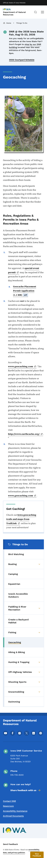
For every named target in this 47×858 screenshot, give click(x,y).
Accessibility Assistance (15, 811)
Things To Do (21, 23)
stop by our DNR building (25, 45)
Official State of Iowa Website (14, 3)
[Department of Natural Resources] (9, 9)
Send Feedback (10, 844)
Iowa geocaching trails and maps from (21, 519)
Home (8, 23)
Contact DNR (9, 801)
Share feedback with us (23, 790)
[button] (37, 855)
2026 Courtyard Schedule (21, 60)
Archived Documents (13, 816)
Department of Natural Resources (14, 13)
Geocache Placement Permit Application (24, 290)
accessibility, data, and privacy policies (21, 851)
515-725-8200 (17, 775)
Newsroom (8, 806)
